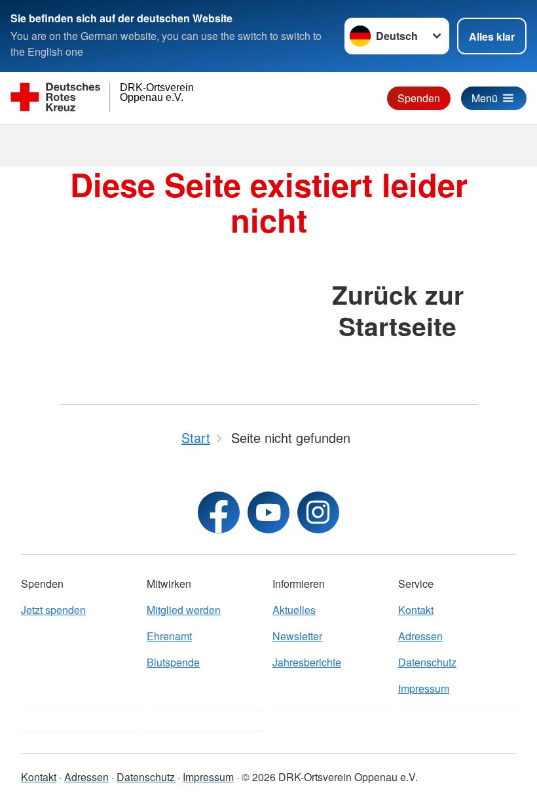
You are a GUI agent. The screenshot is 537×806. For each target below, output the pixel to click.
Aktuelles (294, 609)
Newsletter (297, 635)
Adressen (420, 635)
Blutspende (173, 662)
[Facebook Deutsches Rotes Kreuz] (219, 512)
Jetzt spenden (53, 609)
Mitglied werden (184, 609)
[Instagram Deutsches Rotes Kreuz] (318, 512)
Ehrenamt (169, 635)
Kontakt (416, 609)
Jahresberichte (306, 662)
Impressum (423, 688)
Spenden (419, 98)
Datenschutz (427, 662)
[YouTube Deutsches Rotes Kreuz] (268, 512)
